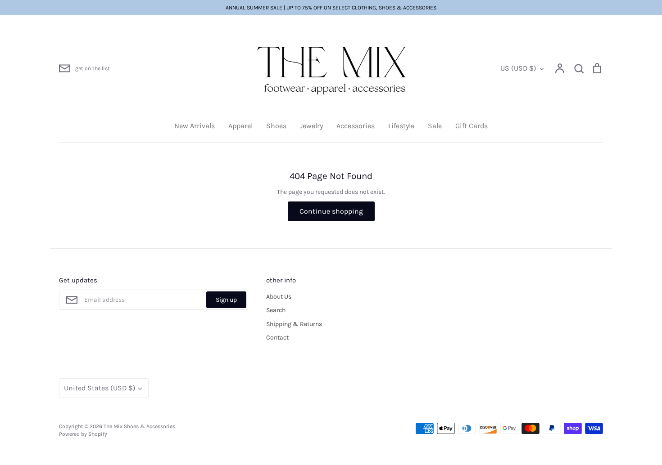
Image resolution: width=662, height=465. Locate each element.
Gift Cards (471, 125)
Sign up (226, 300)
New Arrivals (194, 125)
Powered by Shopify (83, 434)
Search (276, 310)
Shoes (276, 125)
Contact (277, 337)
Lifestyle (401, 125)
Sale (435, 125)
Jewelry (311, 125)
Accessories (355, 125)
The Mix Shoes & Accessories (139, 426)
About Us (278, 296)
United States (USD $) (100, 388)
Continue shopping (331, 211)
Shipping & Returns (294, 324)
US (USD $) (518, 68)
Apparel (240, 125)
